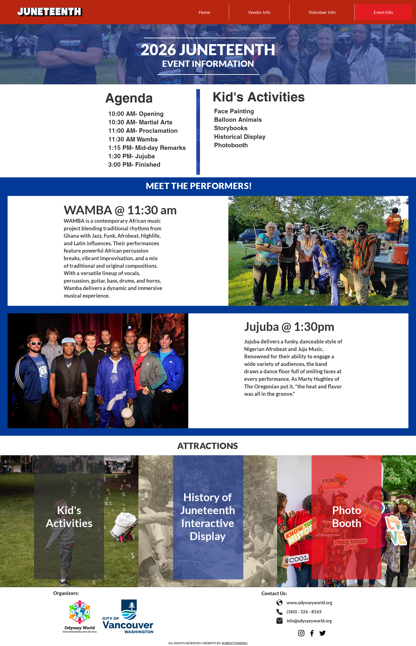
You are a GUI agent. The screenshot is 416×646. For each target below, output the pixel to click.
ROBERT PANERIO (234, 643)
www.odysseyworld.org (309, 602)
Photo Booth (346, 516)
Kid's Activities (69, 516)
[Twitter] (322, 633)
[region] (69, 518)
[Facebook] (312, 633)
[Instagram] (301, 633)
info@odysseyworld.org (309, 620)
